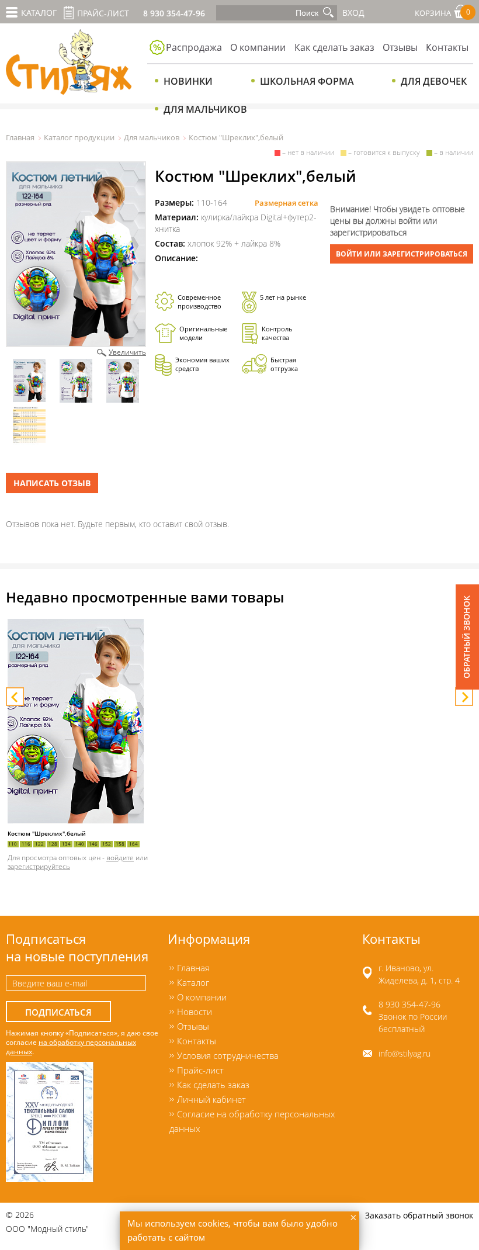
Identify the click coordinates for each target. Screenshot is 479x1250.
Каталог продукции (79, 137)
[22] (76, 254)
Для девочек (434, 81)
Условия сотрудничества (228, 1055)
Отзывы (400, 47)
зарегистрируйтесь (39, 866)
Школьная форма (307, 81)
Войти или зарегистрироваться (401, 254)
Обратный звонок (466, 636)
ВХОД (353, 12)
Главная (20, 137)
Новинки (188, 81)
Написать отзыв (52, 483)
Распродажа (194, 47)
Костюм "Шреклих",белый (47, 833)
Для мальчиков (205, 109)
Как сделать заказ (334, 47)
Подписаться (58, 1012)
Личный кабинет (211, 1099)
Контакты (447, 47)
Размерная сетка (286, 203)
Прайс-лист (103, 13)
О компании (258, 47)
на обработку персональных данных (71, 1046)
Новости (194, 1011)
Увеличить (127, 351)
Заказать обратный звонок (419, 1215)
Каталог (193, 982)
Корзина (442, 12)
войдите (120, 857)
